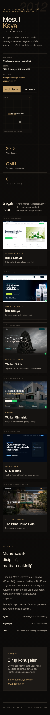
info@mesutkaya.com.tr (14, 77)
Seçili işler (11, 89)
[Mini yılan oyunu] (17, 114)
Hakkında (30, 89)
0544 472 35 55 (9, 81)
